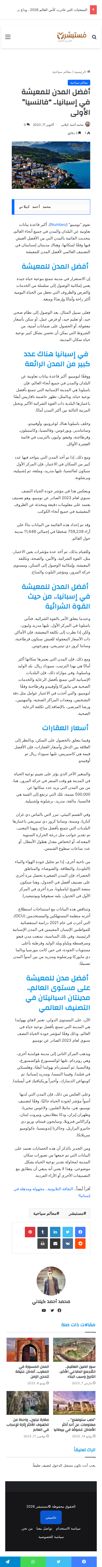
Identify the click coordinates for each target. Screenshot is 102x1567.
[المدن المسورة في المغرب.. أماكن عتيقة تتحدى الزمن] (28, 1349)
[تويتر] (68, 1232)
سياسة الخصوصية (51, 1537)
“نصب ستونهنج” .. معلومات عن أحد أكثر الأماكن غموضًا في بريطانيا (74, 1424)
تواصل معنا (44, 1528)
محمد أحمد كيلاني (72, 125)
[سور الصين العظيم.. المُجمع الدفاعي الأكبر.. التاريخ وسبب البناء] (74, 1349)
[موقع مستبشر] (71, 36)
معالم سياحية (61, 72)
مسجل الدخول (62, 1465)
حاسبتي (51, 1517)
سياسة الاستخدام (68, 1528)
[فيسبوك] (80, 1232)
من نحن (27, 1528)
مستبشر (76, 1213)
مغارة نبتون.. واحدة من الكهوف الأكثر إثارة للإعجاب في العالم (28, 1424)
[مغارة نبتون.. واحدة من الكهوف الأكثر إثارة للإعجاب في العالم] (28, 1403)
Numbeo (58, 224)
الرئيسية (80, 72)
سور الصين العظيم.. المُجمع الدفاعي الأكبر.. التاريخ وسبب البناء (77, 1371)
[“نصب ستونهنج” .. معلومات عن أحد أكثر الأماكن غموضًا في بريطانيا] (74, 1403)
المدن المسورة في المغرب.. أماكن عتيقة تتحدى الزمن (32, 1371)
